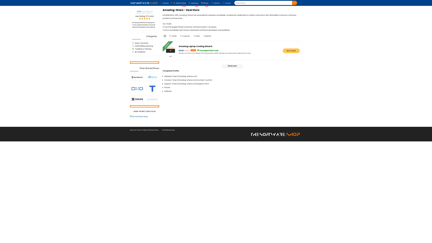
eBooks (205, 3)
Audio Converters (141, 43)
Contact (228, 3)
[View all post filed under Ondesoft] (152, 99)
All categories (140, 52)
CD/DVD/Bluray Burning (144, 46)
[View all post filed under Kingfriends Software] (152, 77)
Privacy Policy (154, 130)
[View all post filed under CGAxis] (137, 99)
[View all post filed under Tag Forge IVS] (152, 88)
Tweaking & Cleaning (143, 49)
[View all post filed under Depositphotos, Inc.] (137, 77)
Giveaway (194, 3)
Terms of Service (142, 130)
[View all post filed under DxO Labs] (137, 88)
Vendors (216, 3)
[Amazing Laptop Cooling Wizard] (170, 49)
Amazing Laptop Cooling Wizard (195, 46)
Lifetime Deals (181, 3)
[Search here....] (294, 3)
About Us (133, 130)
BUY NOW (291, 51)
